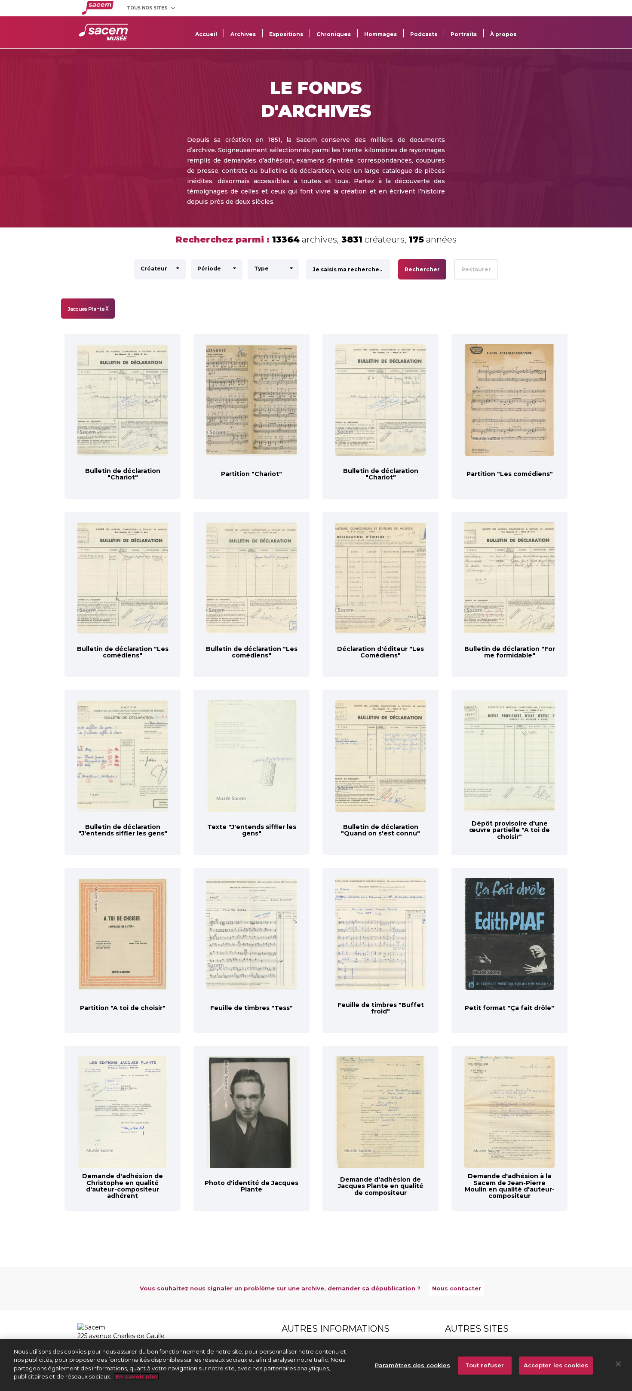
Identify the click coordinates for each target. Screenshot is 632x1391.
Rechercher (422, 269)
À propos (503, 34)
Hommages (380, 34)
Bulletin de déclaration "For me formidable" (509, 652)
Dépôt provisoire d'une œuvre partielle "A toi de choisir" (509, 830)
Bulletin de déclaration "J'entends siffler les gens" (122, 830)
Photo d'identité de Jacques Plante (251, 1186)
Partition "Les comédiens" (509, 474)
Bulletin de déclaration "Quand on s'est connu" (380, 830)
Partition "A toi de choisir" (123, 1008)
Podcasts (423, 34)
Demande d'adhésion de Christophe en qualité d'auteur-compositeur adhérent (122, 1186)
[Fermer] (618, 1363)
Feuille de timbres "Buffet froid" (380, 1008)
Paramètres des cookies (413, 1365)
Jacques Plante (87, 308)
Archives (243, 34)
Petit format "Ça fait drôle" (509, 1008)
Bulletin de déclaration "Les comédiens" (123, 652)
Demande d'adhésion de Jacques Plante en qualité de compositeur (380, 1186)
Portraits (464, 34)
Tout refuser (484, 1365)
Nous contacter (456, 1288)
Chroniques (333, 34)
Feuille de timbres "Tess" (251, 1008)
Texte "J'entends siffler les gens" (251, 830)
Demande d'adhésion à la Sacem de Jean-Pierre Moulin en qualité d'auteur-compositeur (510, 1186)
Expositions (286, 34)
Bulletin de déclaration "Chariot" (122, 474)
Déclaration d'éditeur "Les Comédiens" (380, 652)
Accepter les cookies (556, 1365)
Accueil (206, 34)
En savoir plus (136, 1376)
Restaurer (476, 269)
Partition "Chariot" (251, 474)
